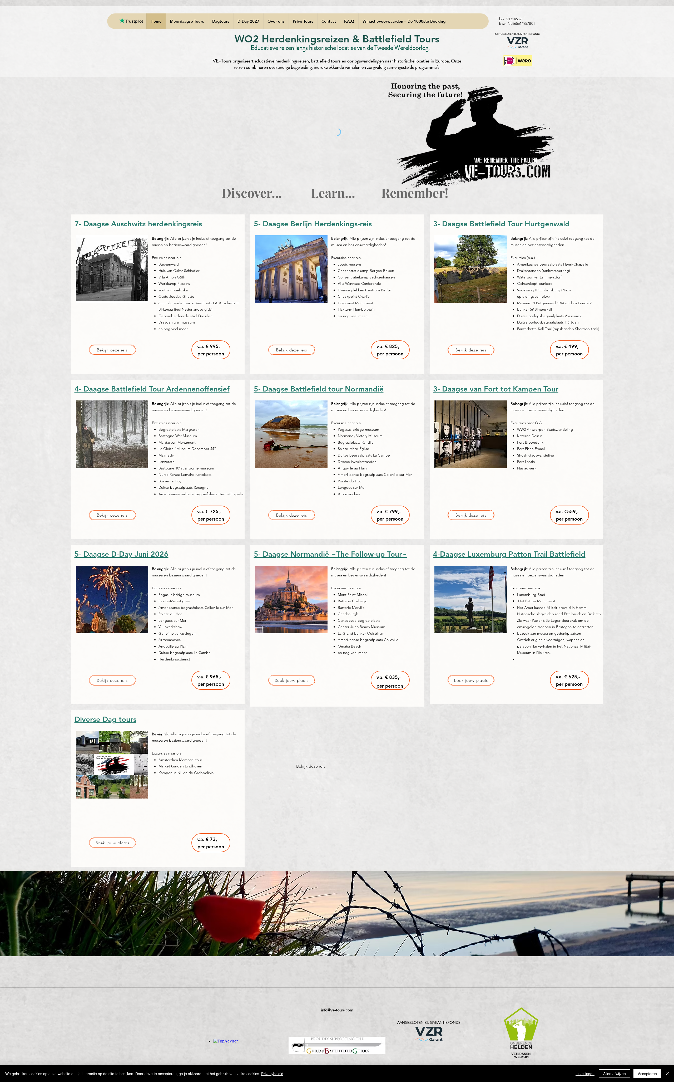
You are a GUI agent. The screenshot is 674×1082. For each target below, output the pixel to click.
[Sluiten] (668, 1073)
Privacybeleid (272, 1073)
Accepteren (647, 1073)
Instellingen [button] (585, 1073)
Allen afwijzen (614, 1073)
